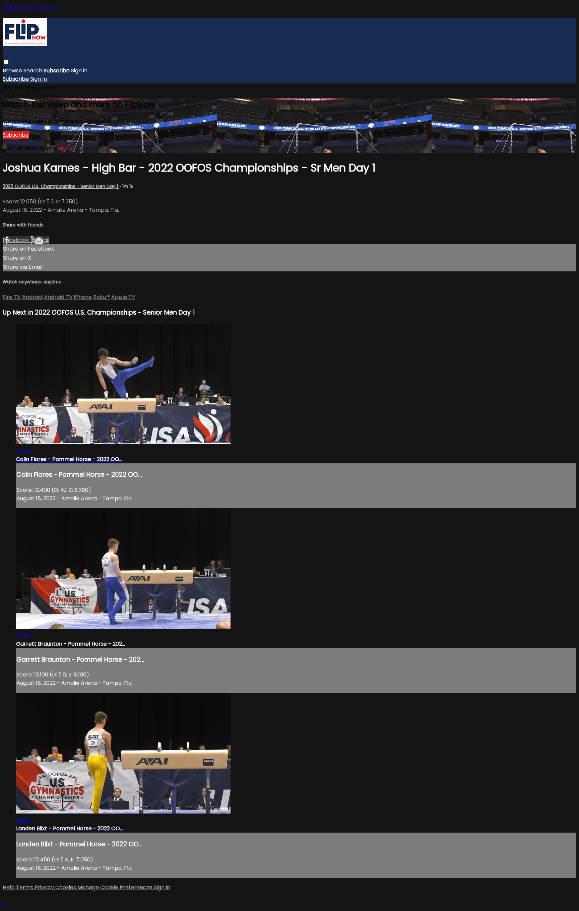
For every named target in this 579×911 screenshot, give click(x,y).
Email (42, 240)
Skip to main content (30, 7)
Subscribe (16, 135)
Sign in (79, 70)
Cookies (66, 887)
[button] (6, 62)
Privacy (45, 887)
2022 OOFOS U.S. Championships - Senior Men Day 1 (61, 186)
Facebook (16, 240)
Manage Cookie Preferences (115, 887)
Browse (13, 70)
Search (33, 70)
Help (9, 887)
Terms (25, 887)
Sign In (38, 79)
